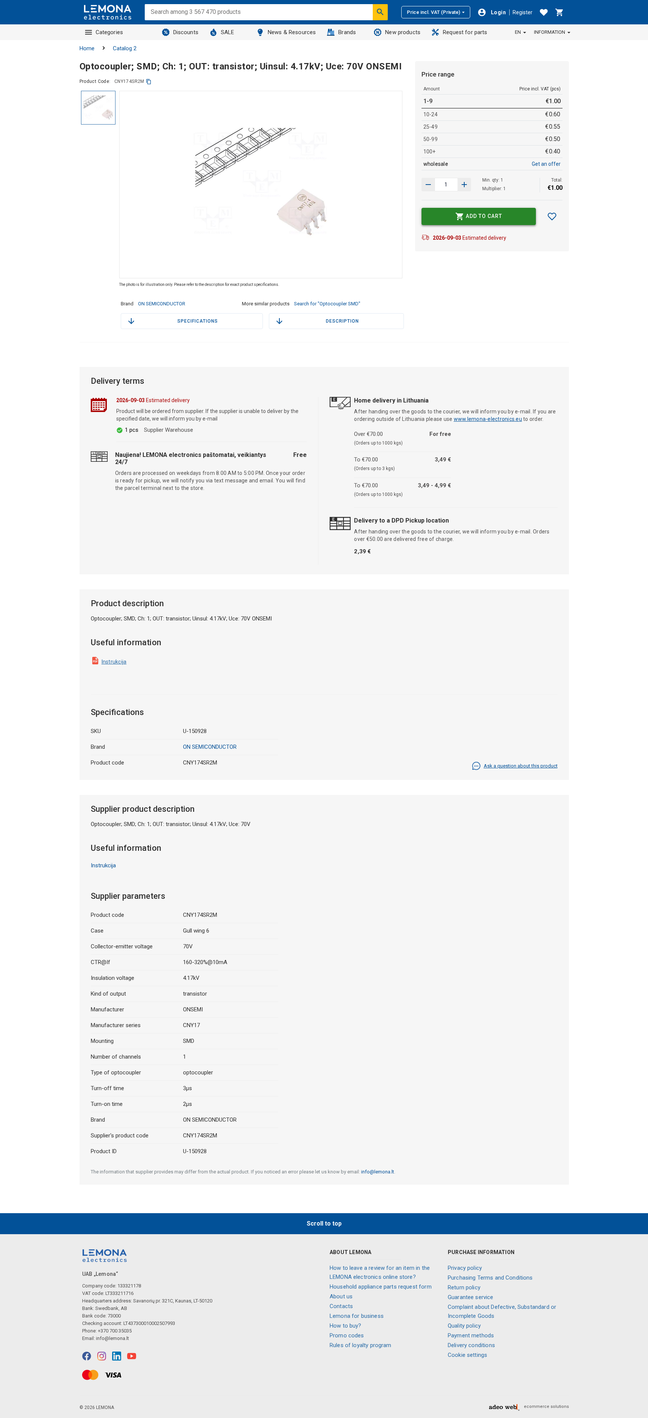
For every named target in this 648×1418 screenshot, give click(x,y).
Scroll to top (324, 1223)
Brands (347, 32)
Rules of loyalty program (361, 1345)
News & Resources (292, 32)
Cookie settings (467, 1355)
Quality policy (464, 1325)
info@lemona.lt (377, 1172)
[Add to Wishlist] (552, 216)
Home (87, 48)
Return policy (464, 1287)
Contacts (341, 1306)
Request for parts (465, 32)
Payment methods (471, 1335)
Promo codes (347, 1335)
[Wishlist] (543, 12)
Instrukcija (114, 662)
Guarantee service (471, 1297)
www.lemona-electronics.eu (488, 419)
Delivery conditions (471, 1345)
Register (522, 12)
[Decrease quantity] (464, 184)
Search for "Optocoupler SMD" (327, 303)
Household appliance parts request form (381, 1286)
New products (402, 32)
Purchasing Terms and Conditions (490, 1277)
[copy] (148, 81)
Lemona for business (357, 1316)
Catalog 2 (124, 48)
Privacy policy (465, 1268)
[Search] (380, 12)
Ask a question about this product (521, 766)
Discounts (185, 32)
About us (341, 1296)
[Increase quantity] (428, 184)
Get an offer (546, 164)
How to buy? (346, 1325)
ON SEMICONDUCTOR (161, 303)
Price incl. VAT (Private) (433, 12)
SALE (227, 32)
